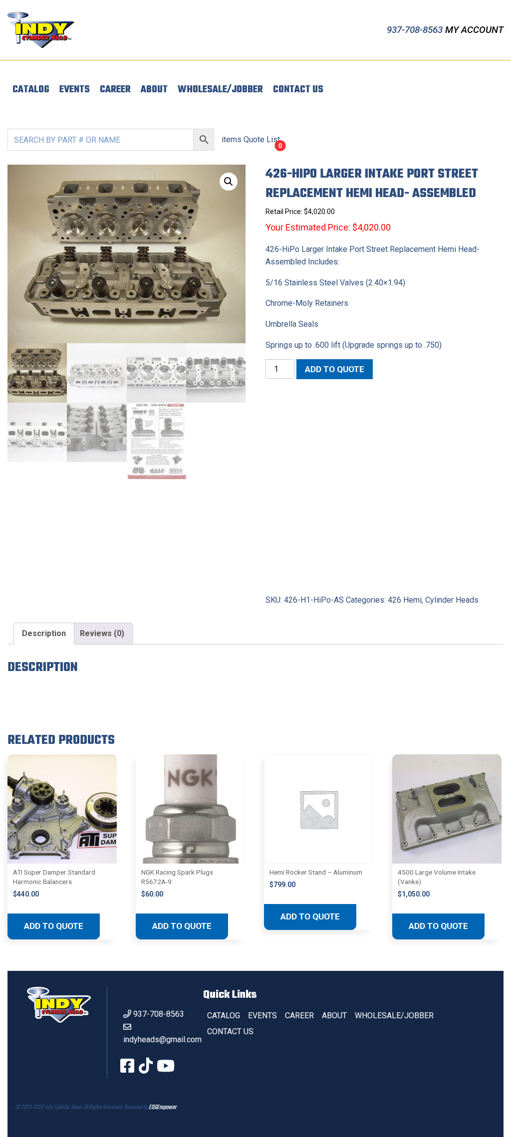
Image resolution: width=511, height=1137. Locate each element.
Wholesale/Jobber (220, 89)
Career (115, 89)
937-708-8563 (416, 29)
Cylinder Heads (452, 600)
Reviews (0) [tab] (102, 633)
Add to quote (334, 369)
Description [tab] (44, 633)
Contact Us (298, 89)
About (154, 89)
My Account (474, 29)
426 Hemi (405, 600)
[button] (229, 182)
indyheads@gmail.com (162, 1039)
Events (74, 89)
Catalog (30, 89)
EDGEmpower (162, 1108)
